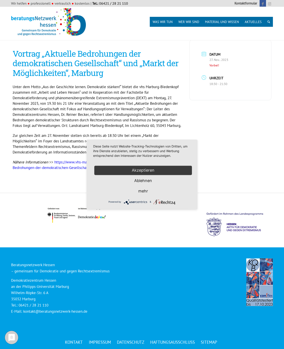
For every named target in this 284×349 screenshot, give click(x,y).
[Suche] (268, 22)
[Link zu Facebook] (263, 3)
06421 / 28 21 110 (113, 3)
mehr (143, 191)
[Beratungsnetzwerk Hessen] (50, 23)
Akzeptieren (143, 170)
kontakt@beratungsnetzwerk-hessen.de (55, 311)
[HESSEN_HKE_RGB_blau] (239, 220)
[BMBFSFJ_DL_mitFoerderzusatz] (76, 215)
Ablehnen (143, 180)
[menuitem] (244, 3)
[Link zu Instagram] (269, 3)
